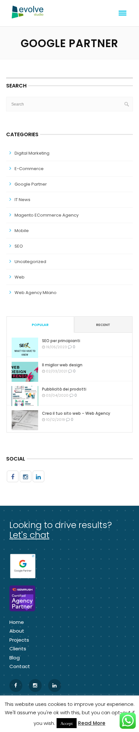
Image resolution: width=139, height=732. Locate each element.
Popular (40, 324)
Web (20, 277)
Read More (91, 723)
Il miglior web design (62, 365)
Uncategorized (30, 262)
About (16, 630)
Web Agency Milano (36, 293)
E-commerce (29, 169)
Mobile (22, 231)
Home (16, 622)
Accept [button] (66, 723)
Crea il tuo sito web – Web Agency (76, 413)
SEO (19, 246)
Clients (17, 648)
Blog (14, 657)
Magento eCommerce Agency (47, 215)
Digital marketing (32, 153)
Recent (103, 324)
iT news (22, 200)
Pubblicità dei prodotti (64, 389)
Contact (19, 666)
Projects (19, 639)
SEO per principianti (61, 340)
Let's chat (29, 535)
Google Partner (31, 184)
